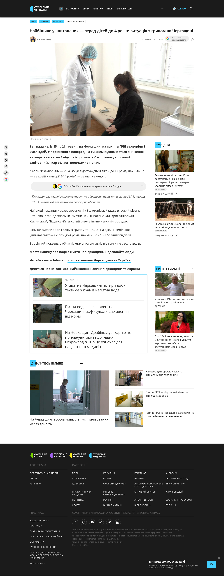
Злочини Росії (143, 499)
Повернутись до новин (45, 473)
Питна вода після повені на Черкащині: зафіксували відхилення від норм (97, 311)
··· (162, 9)
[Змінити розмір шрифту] (192, 39)
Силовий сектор (145, 491)
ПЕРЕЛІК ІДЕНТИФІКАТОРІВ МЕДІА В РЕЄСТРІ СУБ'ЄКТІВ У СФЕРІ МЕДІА (46, 555)
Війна (86, 8)
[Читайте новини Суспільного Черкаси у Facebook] (75, 522)
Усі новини (72, 8)
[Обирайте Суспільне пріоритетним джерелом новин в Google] (6, 179)
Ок (211, 564)
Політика (78, 499)
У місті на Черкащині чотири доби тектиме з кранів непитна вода (95, 288)
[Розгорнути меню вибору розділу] (61, 9)
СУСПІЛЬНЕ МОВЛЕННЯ (43, 546)
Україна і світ (124, 8)
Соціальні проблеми (179, 499)
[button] (6, 147)
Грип (33, 21)
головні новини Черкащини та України (99, 260)
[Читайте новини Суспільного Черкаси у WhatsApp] (118, 522)
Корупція (109, 473)
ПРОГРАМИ (36, 525)
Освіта (107, 478)
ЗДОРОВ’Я (44, 21)
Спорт (110, 8)
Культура (98, 8)
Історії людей (174, 491)
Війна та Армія (112, 505)
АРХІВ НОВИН (37, 563)
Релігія (107, 499)
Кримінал (140, 473)
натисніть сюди (114, 541)
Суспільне (113, 538)
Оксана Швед (44, 39)
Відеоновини (142, 505)
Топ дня (171, 505)
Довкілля (78, 483)
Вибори (139, 478)
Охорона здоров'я (76, 21)
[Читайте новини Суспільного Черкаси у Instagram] (84, 522)
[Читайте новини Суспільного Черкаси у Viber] (101, 522)
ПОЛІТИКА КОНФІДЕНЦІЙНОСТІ (47, 536)
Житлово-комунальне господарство (148, 485)
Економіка (79, 478)
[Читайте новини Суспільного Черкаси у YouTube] (92, 522)
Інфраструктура (175, 483)
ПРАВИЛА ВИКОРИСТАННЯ (45, 531)
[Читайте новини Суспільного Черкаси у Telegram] (109, 522)
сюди (129, 252)
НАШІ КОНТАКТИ (39, 520)
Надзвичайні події (177, 478)
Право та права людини (81, 493)
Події (75, 473)
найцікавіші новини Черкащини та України (104, 269)
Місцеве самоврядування (114, 493)
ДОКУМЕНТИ (37, 541)
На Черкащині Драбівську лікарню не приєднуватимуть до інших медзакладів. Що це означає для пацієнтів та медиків (98, 339)
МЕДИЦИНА (58, 21)
